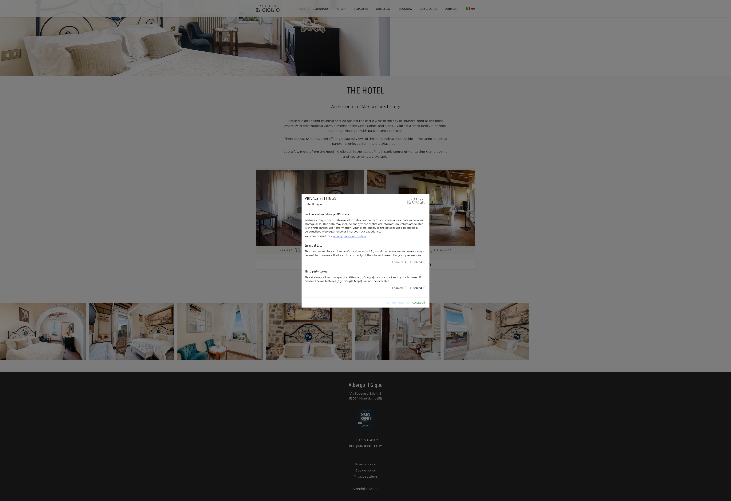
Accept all (418, 302)
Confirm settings (397, 302)
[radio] (405, 262)
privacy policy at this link (349, 236)
